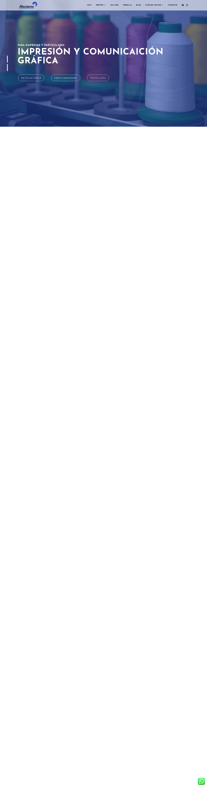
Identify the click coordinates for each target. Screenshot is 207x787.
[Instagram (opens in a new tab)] (187, 5)
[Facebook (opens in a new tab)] (183, 5)
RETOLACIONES (31, 78)
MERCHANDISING (65, 78)
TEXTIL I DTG (98, 78)
